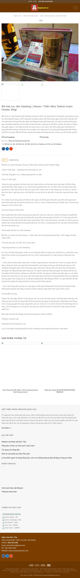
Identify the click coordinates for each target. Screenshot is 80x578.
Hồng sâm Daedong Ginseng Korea (53, 16)
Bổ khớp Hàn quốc (70, 570)
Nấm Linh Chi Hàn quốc (30, 569)
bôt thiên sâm (20, 144)
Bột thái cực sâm (10, 144)
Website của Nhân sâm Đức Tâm (14, 442)
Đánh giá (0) (14, 160)
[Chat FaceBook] (20, 137)
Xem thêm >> (6, 428)
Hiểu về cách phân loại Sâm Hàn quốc (16, 454)
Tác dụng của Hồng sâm (11, 450)
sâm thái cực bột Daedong (53, 144)
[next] (74, 52)
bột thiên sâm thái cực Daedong (34, 144)
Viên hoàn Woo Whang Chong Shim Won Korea (57, 569)
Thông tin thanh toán (9, 492)
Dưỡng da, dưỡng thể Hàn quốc (58, 572)
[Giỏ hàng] (75, 7)
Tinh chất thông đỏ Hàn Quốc (31, 570)
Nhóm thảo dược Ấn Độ (19, 572)
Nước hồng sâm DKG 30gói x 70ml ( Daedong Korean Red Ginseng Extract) (20, 391)
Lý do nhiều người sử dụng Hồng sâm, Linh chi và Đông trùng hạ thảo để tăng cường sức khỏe (37, 458)
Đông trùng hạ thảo (10, 570)
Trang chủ (17, 16)
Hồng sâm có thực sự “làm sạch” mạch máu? (18, 446)
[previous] (6, 52)
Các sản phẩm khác (37, 572)
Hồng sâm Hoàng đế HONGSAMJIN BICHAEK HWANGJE (60, 391)
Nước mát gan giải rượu (53, 570)
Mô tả (5, 160)
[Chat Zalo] (58, 137)
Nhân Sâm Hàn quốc (30, 16)
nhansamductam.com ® (51, 575)
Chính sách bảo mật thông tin (12, 488)
